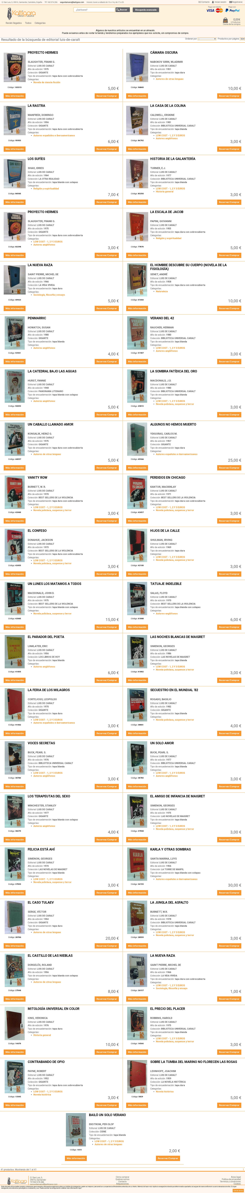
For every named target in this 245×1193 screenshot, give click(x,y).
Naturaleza (162, 291)
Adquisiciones (122, 1184)
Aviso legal (236, 1177)
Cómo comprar (122, 1177)
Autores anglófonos (167, 138)
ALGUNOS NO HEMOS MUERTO (196, 427)
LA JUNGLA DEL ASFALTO (196, 905)
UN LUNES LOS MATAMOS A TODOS (74, 586)
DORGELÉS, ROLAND (40, 964)
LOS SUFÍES (74, 161)
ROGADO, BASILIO (160, 699)
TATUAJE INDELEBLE (196, 586)
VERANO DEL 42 (196, 320)
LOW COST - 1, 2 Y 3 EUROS (170, 135)
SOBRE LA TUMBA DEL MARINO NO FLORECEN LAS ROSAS (196, 1064)
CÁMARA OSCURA (196, 55)
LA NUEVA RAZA (74, 267)
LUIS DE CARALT (45, 65)
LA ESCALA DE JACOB (196, 214)
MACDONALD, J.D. (160, 380)
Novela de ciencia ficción (46, 82)
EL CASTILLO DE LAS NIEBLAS (74, 958)
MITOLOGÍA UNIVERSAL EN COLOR (74, 1011)
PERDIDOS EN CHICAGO (196, 480)
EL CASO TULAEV (74, 905)
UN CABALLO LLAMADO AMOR (74, 427)
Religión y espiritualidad (46, 188)
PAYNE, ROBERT (37, 1071)
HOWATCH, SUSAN (39, 327)
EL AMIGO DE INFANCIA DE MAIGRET (196, 798)
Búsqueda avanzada (146, 9)
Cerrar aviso (238, 1191)
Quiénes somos (122, 1179)
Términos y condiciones (230, 1181)
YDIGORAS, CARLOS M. (163, 433)
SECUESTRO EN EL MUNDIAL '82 (196, 692)
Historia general (164, 191)
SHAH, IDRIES (36, 168)
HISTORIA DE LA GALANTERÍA (196, 161)
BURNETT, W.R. (159, 911)
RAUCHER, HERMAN (162, 327)
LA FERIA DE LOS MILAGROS (74, 692)
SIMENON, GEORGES (162, 646)
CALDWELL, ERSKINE (162, 114)
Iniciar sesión (220, 2)
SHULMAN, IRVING (161, 539)
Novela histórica (42, 1094)
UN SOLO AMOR (196, 745)
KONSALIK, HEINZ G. (40, 433)
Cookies (237, 1184)
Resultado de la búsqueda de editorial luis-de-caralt (40, 40)
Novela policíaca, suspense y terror (175, 404)
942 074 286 (52, 2)
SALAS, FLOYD (158, 593)
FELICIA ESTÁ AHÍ (74, 852)
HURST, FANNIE (37, 380)
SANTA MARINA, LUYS (163, 858)
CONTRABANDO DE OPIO (74, 1064)
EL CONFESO (74, 533)
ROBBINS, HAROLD (161, 1018)
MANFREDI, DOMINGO (40, 114)
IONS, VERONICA (38, 1018)
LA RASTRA (74, 108)
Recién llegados (14, 23)
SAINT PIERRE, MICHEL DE (43, 274)
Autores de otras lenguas (169, 79)
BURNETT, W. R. (37, 486)
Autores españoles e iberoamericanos (54, 135)
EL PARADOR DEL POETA (74, 639)
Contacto (205, 2)
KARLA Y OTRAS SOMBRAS (196, 852)
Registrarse (237, 2)
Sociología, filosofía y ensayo (49, 295)
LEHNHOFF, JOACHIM (163, 1071)
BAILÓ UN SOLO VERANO (135, 1117)
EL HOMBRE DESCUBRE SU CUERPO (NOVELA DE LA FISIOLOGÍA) (196, 267)
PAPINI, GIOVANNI (161, 221)
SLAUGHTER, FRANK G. (41, 61)
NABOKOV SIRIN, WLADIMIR (166, 61)
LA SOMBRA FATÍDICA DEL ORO (196, 373)
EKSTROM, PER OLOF (101, 1124)
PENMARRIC (74, 320)
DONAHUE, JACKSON (40, 539)
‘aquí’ (80, 1188)
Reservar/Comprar (107, 96)
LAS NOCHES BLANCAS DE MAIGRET (196, 639)
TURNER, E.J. (158, 168)
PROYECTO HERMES (74, 55)
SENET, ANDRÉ (158, 274)
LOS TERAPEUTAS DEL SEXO (74, 798)
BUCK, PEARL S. (37, 752)
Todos (28, 23)
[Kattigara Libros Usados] (21, 13)
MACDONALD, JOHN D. (41, 593)
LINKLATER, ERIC (38, 646)
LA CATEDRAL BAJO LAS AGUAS (74, 373)
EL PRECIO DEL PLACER (196, 1011)
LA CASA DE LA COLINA (196, 108)
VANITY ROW (74, 480)
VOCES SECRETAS (74, 745)
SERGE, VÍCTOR (37, 911)
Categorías (40, 23)
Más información (15, 96)
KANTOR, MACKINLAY (163, 486)
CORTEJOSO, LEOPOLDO (42, 699)
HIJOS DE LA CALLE (196, 533)
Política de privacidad (231, 1179)
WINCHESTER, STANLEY (42, 805)
